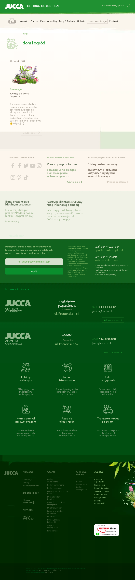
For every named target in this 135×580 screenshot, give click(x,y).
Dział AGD (51, 517)
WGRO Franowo (101, 491)
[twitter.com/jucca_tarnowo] (26, 166)
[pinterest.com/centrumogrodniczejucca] (19, 178)
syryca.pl (49, 573)
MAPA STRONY (28, 518)
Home (12, 21)
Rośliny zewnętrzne (55, 485)
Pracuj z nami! (100, 498)
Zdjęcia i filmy (31, 493)
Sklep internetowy (102, 488)
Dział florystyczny (54, 508)
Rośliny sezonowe (55, 488)
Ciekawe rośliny (48, 21)
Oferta (34, 21)
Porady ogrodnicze (31, 486)
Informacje (11, 222)
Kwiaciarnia (52, 531)
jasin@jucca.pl (101, 344)
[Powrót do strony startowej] (14, 6)
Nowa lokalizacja (97, 21)
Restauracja (99, 485)
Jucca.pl (99, 472)
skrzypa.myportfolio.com (49, 570)
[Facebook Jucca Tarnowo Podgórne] (12, 166)
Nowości (23, 21)
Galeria (81, 21)
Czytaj (29, 133)
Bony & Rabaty (67, 21)
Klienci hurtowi (100, 495)
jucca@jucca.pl (102, 311)
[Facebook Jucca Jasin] (19, 166)
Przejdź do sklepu (117, 182)
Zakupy (26, 483)
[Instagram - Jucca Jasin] (13, 178)
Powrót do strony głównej (113, 6)
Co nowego (16, 89)
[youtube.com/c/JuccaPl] (33, 166)
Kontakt (113, 21)
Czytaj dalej (74, 182)
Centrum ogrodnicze (43, 6)
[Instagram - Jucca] (39, 166)
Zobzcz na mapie (112, 320)
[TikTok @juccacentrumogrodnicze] (26, 178)
